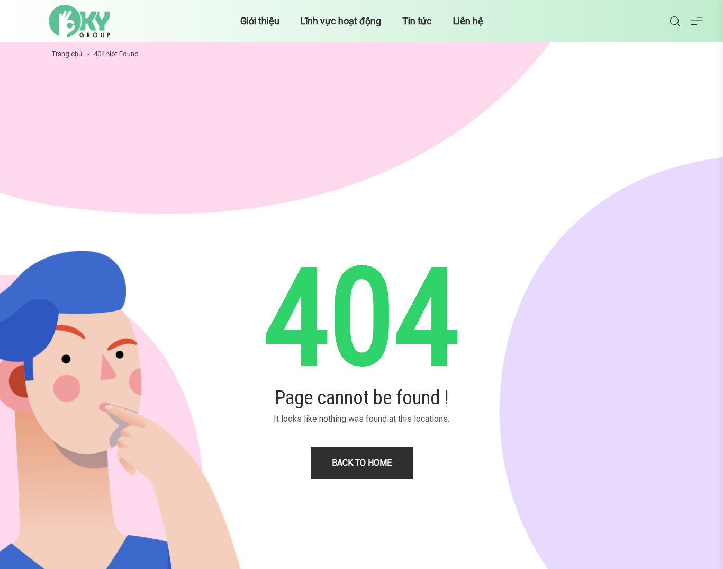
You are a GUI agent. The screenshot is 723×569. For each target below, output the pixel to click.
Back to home (362, 463)
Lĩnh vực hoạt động (341, 20)
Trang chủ (67, 54)
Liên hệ (468, 20)
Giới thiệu (259, 20)
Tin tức (417, 20)
